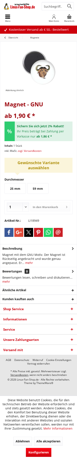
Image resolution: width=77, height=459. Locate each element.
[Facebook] (8, 232)
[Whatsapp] (48, 232)
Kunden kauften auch (18, 299)
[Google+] (18, 232)
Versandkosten (19, 375)
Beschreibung (12, 248)
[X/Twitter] (28, 232)
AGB (8, 360)
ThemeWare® (44, 383)
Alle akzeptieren (48, 441)
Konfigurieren (38, 452)
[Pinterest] (38, 232)
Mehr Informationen (58, 428)
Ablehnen (23, 441)
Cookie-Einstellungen (58, 360)
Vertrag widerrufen (38, 363)
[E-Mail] (58, 232)
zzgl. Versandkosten (29, 151)
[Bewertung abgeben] (38, 109)
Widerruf (38, 360)
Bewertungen (12, 271)
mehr (28, 263)
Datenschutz (21, 360)
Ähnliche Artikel (14, 290)
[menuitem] (69, 18)
